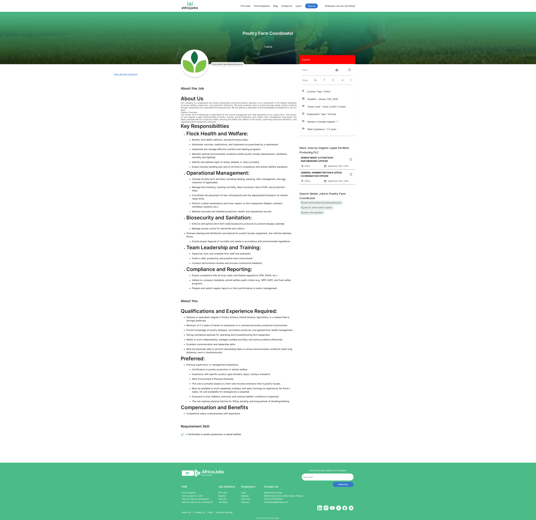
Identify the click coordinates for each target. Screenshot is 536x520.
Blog (275, 6)
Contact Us (286, 6)
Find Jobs (245, 6)
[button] (227, 64)
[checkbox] (349, 70)
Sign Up (311, 6)
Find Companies (262, 6)
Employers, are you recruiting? (340, 6)
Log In (299, 6)
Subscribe (343, 484)
